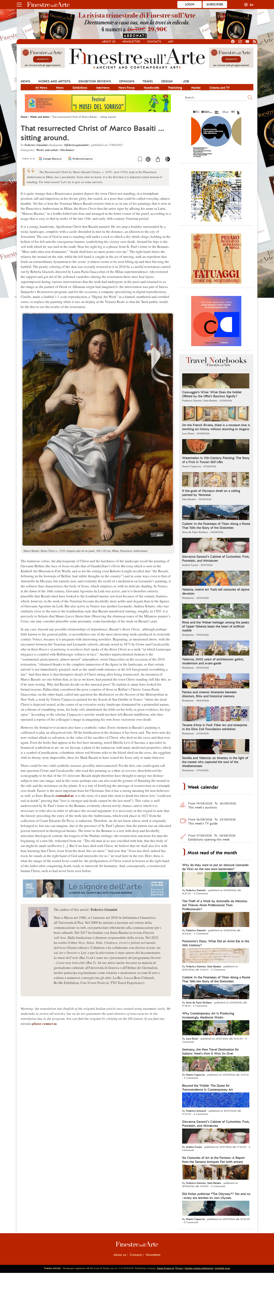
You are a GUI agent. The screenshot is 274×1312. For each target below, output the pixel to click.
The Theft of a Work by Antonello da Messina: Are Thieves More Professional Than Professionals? (215, 905)
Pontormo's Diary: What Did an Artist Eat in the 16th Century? (215, 943)
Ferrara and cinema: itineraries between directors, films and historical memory (209, 694)
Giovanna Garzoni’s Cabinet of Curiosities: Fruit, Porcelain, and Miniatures (216, 559)
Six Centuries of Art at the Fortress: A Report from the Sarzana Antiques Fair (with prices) (213, 1160)
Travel (147, 81)
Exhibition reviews (94, 81)
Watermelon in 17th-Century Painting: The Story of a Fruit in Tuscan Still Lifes (216, 460)
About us (108, 41)
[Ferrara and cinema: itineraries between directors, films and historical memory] (215, 681)
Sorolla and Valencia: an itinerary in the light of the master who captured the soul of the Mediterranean (215, 762)
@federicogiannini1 (76, 145)
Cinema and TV (219, 87)
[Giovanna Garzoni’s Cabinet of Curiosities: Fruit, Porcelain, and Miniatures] (215, 546)
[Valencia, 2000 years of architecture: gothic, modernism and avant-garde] (215, 648)
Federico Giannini (36, 145)
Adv (171, 41)
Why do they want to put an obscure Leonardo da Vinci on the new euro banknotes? (215, 867)
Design (167, 81)
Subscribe (214, 4)
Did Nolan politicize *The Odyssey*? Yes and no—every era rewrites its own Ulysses (216, 1196)
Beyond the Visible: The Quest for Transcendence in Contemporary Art (207, 1088)
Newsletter (131, 41)
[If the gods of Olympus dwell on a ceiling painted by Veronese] (215, 480)
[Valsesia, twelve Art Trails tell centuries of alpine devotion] (215, 579)
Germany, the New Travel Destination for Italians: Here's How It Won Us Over (210, 1052)
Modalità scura (222, 1268)
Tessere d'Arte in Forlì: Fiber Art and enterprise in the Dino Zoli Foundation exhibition (214, 727)
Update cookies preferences (199, 1268)
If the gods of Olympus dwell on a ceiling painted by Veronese (211, 493)
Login (189, 4)
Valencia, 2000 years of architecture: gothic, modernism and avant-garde (213, 661)
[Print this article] (148, 160)
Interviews (103, 87)
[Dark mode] (167, 160)
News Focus (127, 87)
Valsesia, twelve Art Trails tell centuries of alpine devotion (215, 592)
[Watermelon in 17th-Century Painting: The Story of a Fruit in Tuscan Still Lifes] (215, 447)
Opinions (126, 81)
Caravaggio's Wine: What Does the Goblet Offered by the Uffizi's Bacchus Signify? (212, 394)
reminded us (65, 795)
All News (41, 87)
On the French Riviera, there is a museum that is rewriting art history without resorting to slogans (216, 427)
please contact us (44, 1023)
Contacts (154, 41)
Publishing (175, 87)
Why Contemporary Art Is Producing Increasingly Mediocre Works (208, 1015)
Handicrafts (151, 87)
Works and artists (54, 81)
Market (195, 87)
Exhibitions (80, 87)
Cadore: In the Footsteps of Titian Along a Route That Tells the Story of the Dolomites (216, 526)
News (25, 81)
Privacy (179, 1268)
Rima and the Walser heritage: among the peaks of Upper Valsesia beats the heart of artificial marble (215, 626)
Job (186, 81)
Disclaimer (67, 150)
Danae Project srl (165, 1268)
